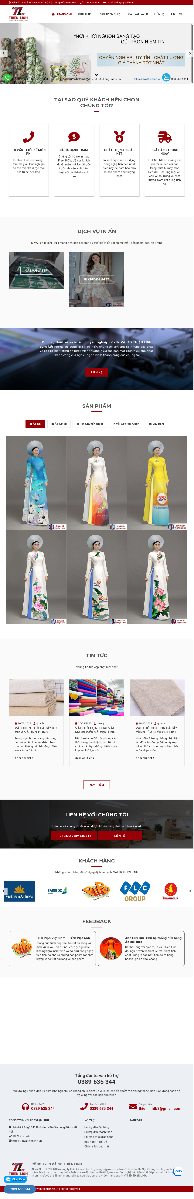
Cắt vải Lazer (138, 14)
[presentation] (4, 53)
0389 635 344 (43, 1108)
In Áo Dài (35, 423)
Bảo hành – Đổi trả (95, 1141)
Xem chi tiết (23, 758)
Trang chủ (64, 14)
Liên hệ (159, 14)
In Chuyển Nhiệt (110, 14)
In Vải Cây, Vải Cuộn (126, 423)
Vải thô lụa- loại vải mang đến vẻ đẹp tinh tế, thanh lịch (95, 730)
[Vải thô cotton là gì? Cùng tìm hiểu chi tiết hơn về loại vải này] (157, 697)
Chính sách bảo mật (96, 1146)
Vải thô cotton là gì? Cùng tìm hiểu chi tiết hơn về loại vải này (156, 730)
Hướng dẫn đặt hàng (97, 1127)
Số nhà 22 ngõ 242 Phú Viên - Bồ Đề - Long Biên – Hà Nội (43, 1129)
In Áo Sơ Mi (59, 423)
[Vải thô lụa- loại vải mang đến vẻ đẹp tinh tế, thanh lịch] (96, 697)
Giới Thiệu (85, 14)
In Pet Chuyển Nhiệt (90, 423)
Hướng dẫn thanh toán (98, 1131)
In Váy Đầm (156, 423)
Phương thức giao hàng (98, 1136)
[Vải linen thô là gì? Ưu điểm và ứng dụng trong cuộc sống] (36, 697)
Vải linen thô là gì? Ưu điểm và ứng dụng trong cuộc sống (36, 730)
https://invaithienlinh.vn (27, 1140)
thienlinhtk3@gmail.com (160, 1108)
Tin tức (176, 14)
